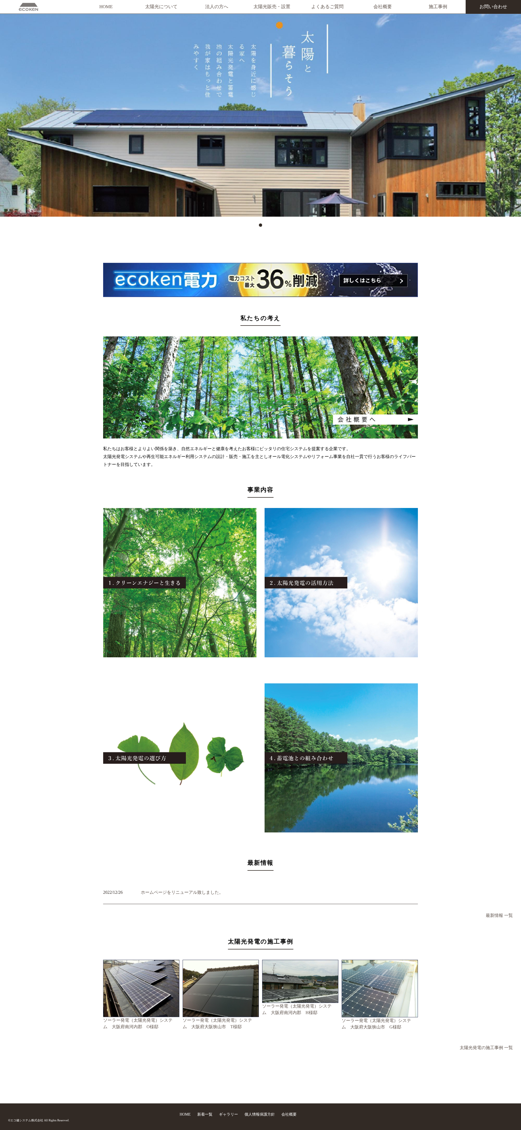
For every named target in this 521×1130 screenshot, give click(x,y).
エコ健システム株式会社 (26, 1120)
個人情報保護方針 (260, 1114)
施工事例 (438, 6)
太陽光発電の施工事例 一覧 (486, 1047)
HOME (106, 6)
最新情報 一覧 (499, 915)
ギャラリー (229, 1114)
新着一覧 (205, 1114)
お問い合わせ (493, 6)
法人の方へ (216, 6)
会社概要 (382, 6)
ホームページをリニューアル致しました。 (182, 892)
